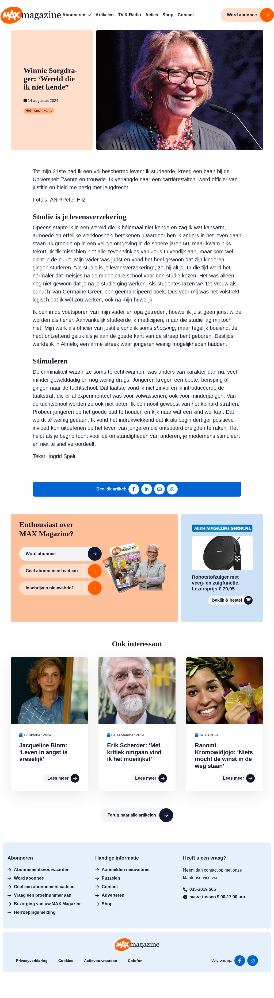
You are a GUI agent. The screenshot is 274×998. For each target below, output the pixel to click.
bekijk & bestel (227, 600)
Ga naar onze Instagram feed (252, 960)
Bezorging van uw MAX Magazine (48, 903)
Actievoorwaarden (100, 960)
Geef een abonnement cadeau (44, 886)
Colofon (135, 960)
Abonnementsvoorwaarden (42, 869)
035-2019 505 (202, 889)
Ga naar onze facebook (239, 960)
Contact (110, 886)
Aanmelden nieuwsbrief (126, 869)
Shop (107, 903)
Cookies (65, 960)
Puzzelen (111, 878)
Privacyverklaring (32, 960)
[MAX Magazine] (31, 15)
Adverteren (113, 895)
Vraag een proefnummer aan (42, 895)
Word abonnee (41, 553)
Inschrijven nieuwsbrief (49, 587)
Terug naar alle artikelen (132, 815)
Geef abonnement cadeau (52, 570)
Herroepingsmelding (35, 912)
